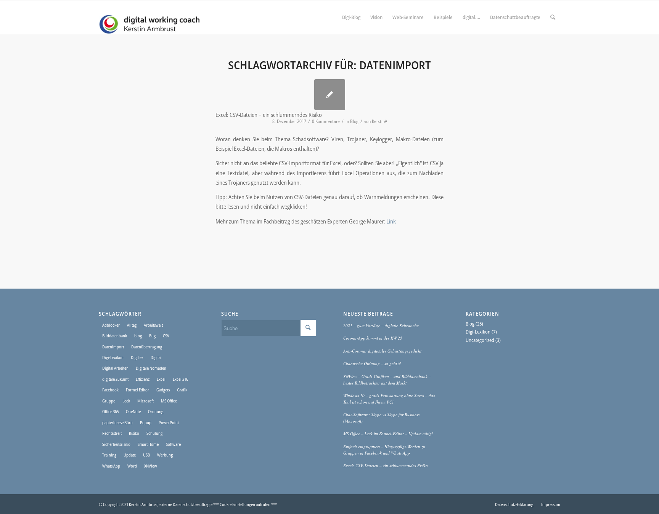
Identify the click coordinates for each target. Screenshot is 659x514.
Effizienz (142, 379)
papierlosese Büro (117, 422)
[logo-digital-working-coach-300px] (149, 17)
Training (109, 455)
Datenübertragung (146, 347)
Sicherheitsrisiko (116, 444)
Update (130, 455)
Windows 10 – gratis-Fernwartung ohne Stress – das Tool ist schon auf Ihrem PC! (389, 399)
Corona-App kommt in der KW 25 (372, 338)
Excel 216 (180, 379)
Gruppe (108, 401)
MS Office (169, 401)
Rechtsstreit (112, 433)
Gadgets (163, 390)
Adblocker (111, 325)
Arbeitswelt (153, 325)
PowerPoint (169, 422)
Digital (156, 357)
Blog (354, 121)
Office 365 (110, 411)
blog (138, 335)
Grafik (182, 390)
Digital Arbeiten (115, 368)
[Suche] (552, 17)
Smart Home (148, 444)
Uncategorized (480, 340)
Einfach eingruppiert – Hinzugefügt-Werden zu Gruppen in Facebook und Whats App (384, 450)
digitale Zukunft (115, 379)
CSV (166, 335)
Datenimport (113, 347)
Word (132, 466)
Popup (145, 422)
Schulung (154, 433)
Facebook (110, 390)
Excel (161, 379)
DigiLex (137, 357)
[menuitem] (351, 17)
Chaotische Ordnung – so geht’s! (372, 363)
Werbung (165, 455)
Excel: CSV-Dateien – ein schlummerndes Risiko (385, 465)
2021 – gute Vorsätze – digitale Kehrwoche (381, 325)
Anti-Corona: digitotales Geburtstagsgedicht (382, 351)
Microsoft (145, 401)
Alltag (132, 325)
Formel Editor (137, 390)
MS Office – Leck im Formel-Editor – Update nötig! (388, 433)
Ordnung (155, 411)
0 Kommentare (326, 121)
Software (173, 444)
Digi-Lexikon (113, 357)
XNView (150, 466)
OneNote (133, 411)
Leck (126, 401)
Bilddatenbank (114, 335)
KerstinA (379, 121)
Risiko (134, 433)
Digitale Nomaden (151, 368)
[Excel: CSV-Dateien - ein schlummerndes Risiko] (329, 94)
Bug (152, 335)
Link (391, 221)
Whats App (111, 466)
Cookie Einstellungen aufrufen (245, 504)
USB (146, 455)
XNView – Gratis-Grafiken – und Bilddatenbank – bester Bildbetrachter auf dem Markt (387, 380)
